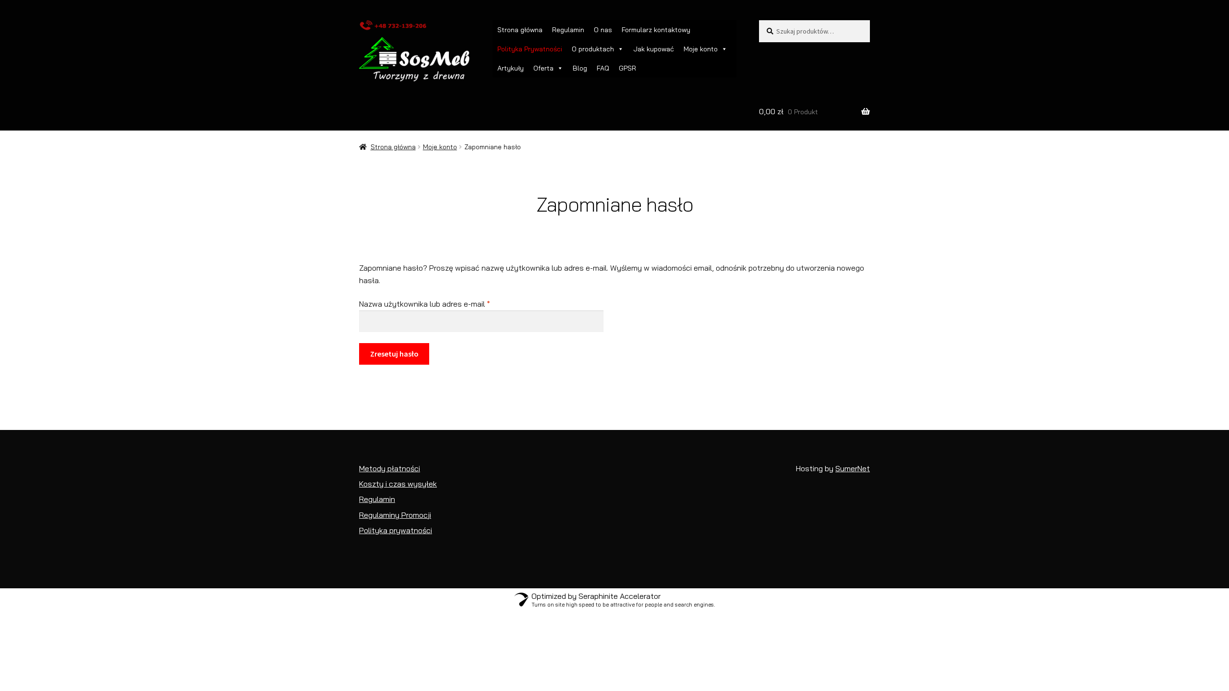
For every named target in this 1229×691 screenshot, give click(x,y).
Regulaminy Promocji (395, 515)
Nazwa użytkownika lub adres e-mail (444, 303)
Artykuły (510, 68)
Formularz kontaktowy (656, 29)
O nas (603, 29)
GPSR (627, 68)
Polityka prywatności (395, 530)
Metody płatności (389, 468)
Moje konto (440, 147)
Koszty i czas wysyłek (398, 483)
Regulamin (568, 29)
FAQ (603, 68)
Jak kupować (653, 49)
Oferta (543, 68)
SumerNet (852, 468)
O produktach (593, 49)
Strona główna (519, 29)
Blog (580, 68)
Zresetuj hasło (394, 353)
